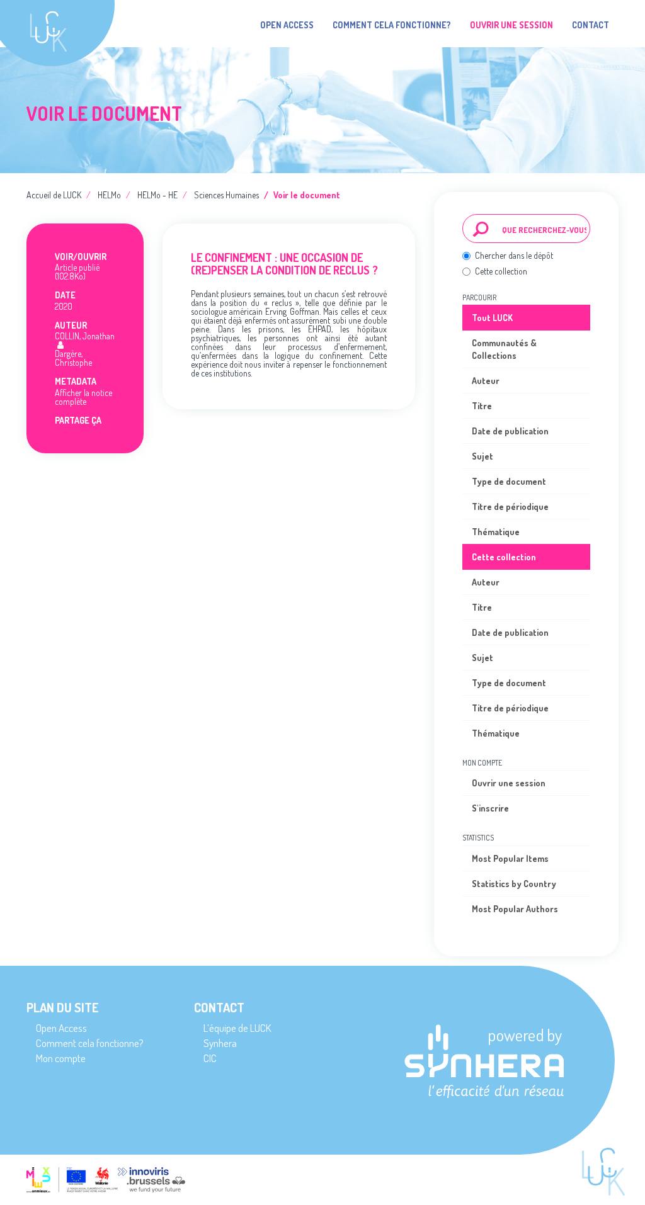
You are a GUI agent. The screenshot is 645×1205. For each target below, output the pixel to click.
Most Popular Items (510, 858)
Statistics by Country (514, 883)
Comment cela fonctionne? (392, 25)
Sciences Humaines (226, 195)
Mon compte (61, 1058)
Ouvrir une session (508, 783)
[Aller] (480, 228)
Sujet (482, 456)
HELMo (109, 195)
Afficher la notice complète (83, 397)
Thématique (496, 531)
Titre (482, 405)
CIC (210, 1058)
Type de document (509, 481)
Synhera (220, 1042)
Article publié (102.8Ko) (77, 271)
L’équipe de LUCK (237, 1027)
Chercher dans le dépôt (514, 255)
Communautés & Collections (504, 349)
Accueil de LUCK (53, 195)
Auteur (485, 380)
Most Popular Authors (515, 908)
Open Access (287, 25)
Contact (590, 25)
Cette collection (501, 271)
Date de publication (510, 431)
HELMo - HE (157, 195)
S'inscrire (490, 808)
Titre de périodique (510, 506)
